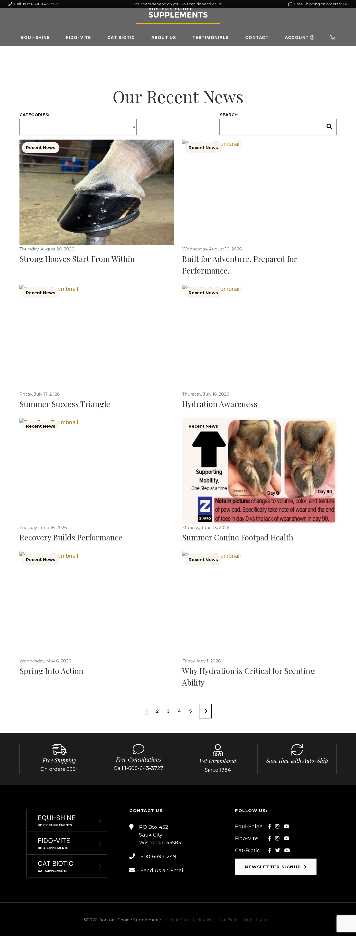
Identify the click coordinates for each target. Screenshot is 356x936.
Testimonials (210, 37)
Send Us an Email (162, 870)
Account (297, 37)
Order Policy (255, 919)
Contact (257, 37)
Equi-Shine (35, 37)
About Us (163, 37)
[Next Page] (205, 711)
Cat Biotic (121, 37)
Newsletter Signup (273, 866)
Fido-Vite (78, 37)
